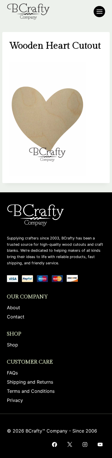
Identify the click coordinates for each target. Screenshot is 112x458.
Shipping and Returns (30, 382)
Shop (12, 345)
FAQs (12, 373)
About (13, 307)
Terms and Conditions (31, 391)
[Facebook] (54, 444)
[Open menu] (99, 11)
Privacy (15, 400)
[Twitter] (70, 444)
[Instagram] (85, 444)
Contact (15, 317)
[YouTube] (100, 444)
